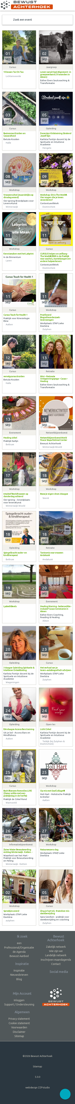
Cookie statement (19, 1023)
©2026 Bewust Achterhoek (37, 1056)
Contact (56, 963)
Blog (19, 979)
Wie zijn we (56, 951)
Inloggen (19, 1000)
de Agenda (19, 951)
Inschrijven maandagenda (56, 959)
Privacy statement (19, 1018)
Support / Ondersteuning (19, 1004)
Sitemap (19, 1036)
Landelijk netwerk (55, 955)
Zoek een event (22, 19)
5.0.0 (37, 1076)
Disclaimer (19, 1031)
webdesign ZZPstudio (37, 1087)
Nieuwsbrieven (19, 974)
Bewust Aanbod (19, 956)
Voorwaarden (19, 1027)
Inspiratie (19, 970)
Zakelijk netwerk (56, 946)
